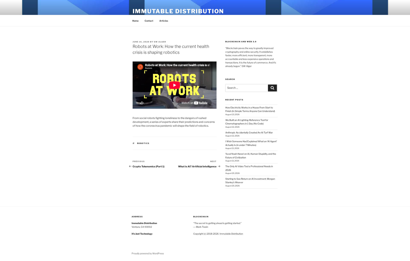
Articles (163, 20)
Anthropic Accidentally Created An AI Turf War (249, 132)
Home (135, 20)
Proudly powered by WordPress (148, 253)
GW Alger (160, 42)
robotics (143, 143)
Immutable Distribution (178, 11)
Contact (149, 20)
